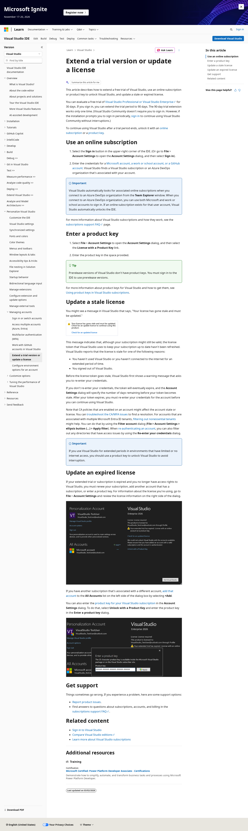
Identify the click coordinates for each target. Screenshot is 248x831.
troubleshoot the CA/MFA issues (107, 414)
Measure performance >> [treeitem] (21, 176)
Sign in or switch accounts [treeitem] (27, 318)
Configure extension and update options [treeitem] (23, 298)
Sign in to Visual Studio (87, 730)
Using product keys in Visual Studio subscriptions (97, 292)
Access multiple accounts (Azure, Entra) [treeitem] (26, 326)
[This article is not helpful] (239, 90)
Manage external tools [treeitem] (22, 306)
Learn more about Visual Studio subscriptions (101, 739)
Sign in (240, 29)
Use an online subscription (222, 56)
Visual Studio (84, 50)
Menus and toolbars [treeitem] (20, 248)
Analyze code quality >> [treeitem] (20, 182)
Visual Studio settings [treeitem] (21, 223)
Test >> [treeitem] (11, 170)
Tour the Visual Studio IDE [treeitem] (24, 102)
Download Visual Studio (228, 38)
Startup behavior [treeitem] (19, 277)
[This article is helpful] (235, 90)
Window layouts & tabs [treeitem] (22, 254)
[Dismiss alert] (241, 6)
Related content (216, 78)
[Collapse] (42, 47)
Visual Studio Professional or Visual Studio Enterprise (139, 102)
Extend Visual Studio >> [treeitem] (20, 195)
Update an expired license (222, 69)
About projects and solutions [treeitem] (25, 96)
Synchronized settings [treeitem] (22, 230)
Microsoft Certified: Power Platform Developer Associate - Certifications (108, 770)
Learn (70, 50)
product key (96, 133)
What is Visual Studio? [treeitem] (21, 84)
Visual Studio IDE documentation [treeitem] (16, 70)
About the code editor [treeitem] (21, 90)
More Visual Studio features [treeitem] (25, 108)
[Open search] (231, 29)
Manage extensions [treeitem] (20, 289)
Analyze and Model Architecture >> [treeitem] (17, 203)
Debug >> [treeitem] (12, 158)
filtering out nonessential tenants (154, 419)
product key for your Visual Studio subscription (125, 603)
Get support (214, 74)
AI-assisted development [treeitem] (23, 115)
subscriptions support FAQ (83, 224)
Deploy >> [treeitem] (12, 189)
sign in (135, 116)
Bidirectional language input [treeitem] (25, 283)
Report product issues (86, 702)
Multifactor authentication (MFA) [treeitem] (27, 336)
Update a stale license (219, 65)
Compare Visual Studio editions (92, 735)
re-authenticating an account (136, 428)
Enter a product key (218, 60)
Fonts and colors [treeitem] (18, 236)
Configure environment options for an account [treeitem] (25, 367)
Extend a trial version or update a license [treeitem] (26, 357)
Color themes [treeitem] (16, 242)
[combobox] (23, 54)
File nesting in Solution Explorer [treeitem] (22, 269)
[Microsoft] (6, 29)
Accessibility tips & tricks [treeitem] (23, 260)
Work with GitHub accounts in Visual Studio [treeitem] (26, 347)
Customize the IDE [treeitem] (19, 217)
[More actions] (179, 50)
